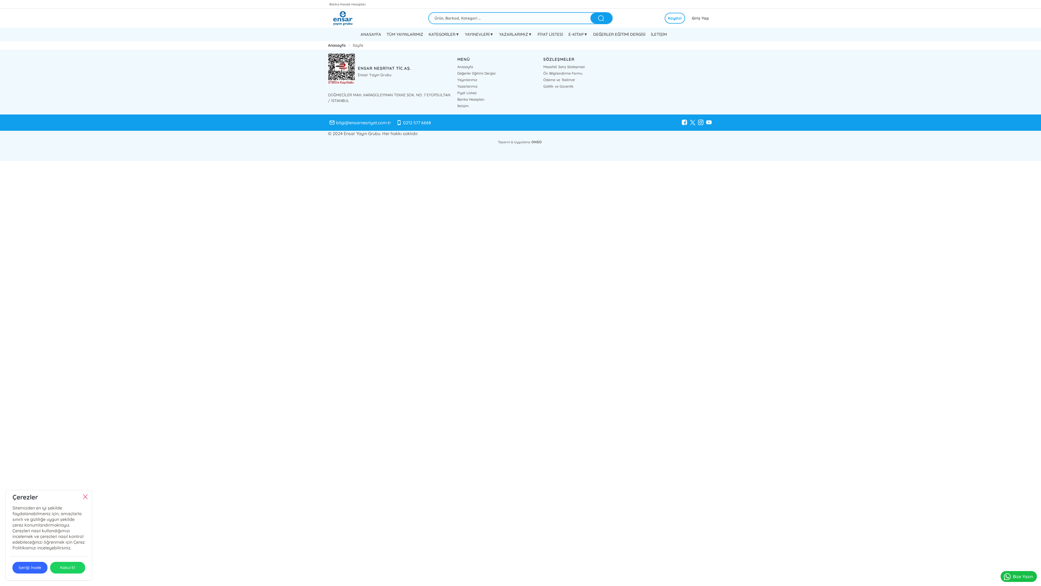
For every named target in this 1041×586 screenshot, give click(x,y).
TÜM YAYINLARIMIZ (405, 34)
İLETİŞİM (659, 34)
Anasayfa (465, 67)
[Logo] (347, 18)
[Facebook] (684, 122)
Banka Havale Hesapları (347, 4)
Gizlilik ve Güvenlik (558, 86)
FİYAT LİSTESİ (550, 34)
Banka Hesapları (470, 99)
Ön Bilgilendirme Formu (562, 73)
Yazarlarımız (467, 86)
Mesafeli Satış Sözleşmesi (563, 67)
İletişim (463, 106)
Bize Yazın (1023, 576)
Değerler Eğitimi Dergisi (476, 73)
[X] (693, 122)
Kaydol (675, 18)
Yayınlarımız (467, 80)
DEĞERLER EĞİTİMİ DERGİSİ (619, 34)
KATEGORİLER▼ (444, 34)
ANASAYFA (371, 34)
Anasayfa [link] (337, 45)
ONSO (536, 142)
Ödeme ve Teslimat (559, 80)
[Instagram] (701, 122)
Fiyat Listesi (467, 93)
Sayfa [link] (358, 45)
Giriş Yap (700, 18)
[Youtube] (709, 122)
